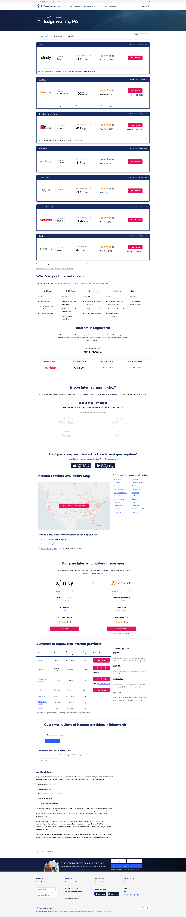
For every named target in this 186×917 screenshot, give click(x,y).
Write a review (52, 741)
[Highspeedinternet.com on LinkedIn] (138, 895)
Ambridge (117, 509)
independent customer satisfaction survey (84, 264)
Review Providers (90, 6)
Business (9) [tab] (58, 36)
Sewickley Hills (137, 483)
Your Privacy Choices (106, 911)
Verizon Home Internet (48, 207)
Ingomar (135, 512)
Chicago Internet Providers (72, 885)
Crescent (117, 486)
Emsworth (135, 492)
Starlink (42, 236)
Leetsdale (117, 483)
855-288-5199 (137, 252)
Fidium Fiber (44, 178)
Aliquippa (135, 486)
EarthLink (42, 79)
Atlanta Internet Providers (71, 898)
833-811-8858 (138, 95)
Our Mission (127, 885)
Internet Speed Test (99, 881)
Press (125, 891)
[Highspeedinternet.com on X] (128, 895)
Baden (134, 496)
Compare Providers (74, 6)
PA (42, 851)
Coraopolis (117, 512)
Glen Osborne (119, 489)
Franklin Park (136, 489)
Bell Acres (117, 496)
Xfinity (41, 45)
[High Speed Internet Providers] (48, 6)
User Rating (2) (105, 193)
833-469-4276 (138, 130)
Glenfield (135, 479)
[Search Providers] (55, 890)
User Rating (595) (106, 129)
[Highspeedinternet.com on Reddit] (134, 895)
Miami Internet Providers (71, 895)
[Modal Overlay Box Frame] (93, 865)
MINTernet (43, 149)
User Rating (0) (105, 163)
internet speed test (93, 283)
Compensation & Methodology (76, 911)
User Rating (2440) (107, 60)
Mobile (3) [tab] (70, 36)
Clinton (134, 502)
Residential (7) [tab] (44, 36)
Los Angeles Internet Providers (73, 881)
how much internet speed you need (66, 283)
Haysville (117, 502)
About (125, 881)
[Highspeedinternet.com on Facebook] (124, 895)
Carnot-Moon (119, 506)
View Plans (133, 58)
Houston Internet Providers (72, 888)
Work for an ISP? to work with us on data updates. (55, 268)
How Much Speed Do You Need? (102, 885)
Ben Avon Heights (138, 509)
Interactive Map (74, 506)
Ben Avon (135, 506)
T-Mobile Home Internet (48, 114)
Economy (135, 499)
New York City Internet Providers (73, 891)
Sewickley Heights (120, 492)
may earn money (42, 1)
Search (145, 6)
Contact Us (126, 888)
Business (113, 6)
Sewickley (117, 479)
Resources (103, 6)
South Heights (119, 499)
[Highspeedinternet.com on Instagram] (131, 895)
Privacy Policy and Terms (91, 911)
